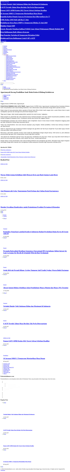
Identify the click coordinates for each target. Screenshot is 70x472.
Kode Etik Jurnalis (12, 383)
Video (4, 80)
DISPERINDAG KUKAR (12, 74)
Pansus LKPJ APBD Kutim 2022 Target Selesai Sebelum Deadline (24, 10)
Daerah (4, 47)
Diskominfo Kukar (10, 60)
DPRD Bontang (9, 58)
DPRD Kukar (9, 57)
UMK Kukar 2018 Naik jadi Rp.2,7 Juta (15, 20)
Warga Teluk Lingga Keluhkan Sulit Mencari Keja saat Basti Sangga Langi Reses (29, 175)
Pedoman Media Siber (8, 387)
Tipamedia (3, 470)
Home (4, 86)
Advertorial (5, 54)
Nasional (5, 46)
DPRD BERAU (9, 70)
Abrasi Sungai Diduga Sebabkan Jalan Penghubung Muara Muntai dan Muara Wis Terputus (35, 288)
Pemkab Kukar (9, 59)
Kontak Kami (6, 388)
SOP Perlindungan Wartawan (14, 386)
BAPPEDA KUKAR (10, 78)
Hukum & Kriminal (7, 49)
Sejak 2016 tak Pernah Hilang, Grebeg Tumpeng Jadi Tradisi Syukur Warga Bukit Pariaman (36, 270)
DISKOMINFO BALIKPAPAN (13, 67)
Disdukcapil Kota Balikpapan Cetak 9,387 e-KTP (18, 38)
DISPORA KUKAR (10, 63)
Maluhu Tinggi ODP (8, 26)
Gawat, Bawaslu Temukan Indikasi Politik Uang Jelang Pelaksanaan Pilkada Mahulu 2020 (32, 29)
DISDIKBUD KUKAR (11, 75)
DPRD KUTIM (9, 68)
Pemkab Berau (9, 64)
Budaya (5, 53)
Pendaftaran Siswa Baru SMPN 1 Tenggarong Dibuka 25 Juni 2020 (24, 23)
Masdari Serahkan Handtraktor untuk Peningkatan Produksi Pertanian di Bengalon (30, 207)
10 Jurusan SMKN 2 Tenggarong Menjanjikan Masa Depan (21, 13)
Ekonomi (5, 48)
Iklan (4, 390)
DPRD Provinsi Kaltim (11, 55)
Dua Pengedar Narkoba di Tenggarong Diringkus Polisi (20, 35)
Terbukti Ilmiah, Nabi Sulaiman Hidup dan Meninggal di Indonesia (24, 4)
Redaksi (5, 381)
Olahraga (5, 51)
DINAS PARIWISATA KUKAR (13, 72)
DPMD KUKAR (10, 79)
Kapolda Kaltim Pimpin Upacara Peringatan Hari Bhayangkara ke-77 (25, 16)
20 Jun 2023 (6, 97)
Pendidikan (5, 52)
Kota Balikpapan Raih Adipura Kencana (15, 32)
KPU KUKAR (9, 77)
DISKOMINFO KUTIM (11, 69)
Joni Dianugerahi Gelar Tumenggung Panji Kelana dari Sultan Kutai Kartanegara (30, 191)
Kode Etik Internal (12, 385)
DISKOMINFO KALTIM (12, 62)
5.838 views (6, 98)
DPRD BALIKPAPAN (11, 65)
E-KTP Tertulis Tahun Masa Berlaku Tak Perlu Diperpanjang (22, 7)
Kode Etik (5, 382)
